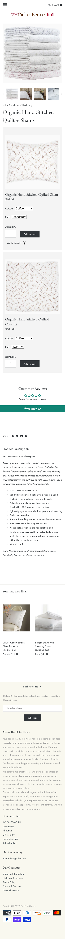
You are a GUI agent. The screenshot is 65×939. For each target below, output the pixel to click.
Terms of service (10, 839)
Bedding (27, 105)
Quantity (10, 227)
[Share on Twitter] (17, 435)
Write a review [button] (32, 408)
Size (7, 217)
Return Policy (9, 882)
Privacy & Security (12, 886)
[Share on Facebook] (13, 435)
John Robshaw (11, 105)
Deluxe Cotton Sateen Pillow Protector (14, 646)
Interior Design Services (14, 858)
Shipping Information (13, 874)
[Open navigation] (5, 4)
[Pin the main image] (21, 435)
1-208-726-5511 (12, 822)
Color (9, 208)
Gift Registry (9, 834)
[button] (32, 243)
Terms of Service (11, 890)
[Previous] (3, 94)
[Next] (61, 94)
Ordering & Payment (13, 878)
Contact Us (8, 826)
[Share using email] (26, 435)
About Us (7, 830)
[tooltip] (24, 243)
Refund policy (10, 843)
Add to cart (30, 234)
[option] (12, 94)
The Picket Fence (28, 906)
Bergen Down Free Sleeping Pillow (44, 646)
